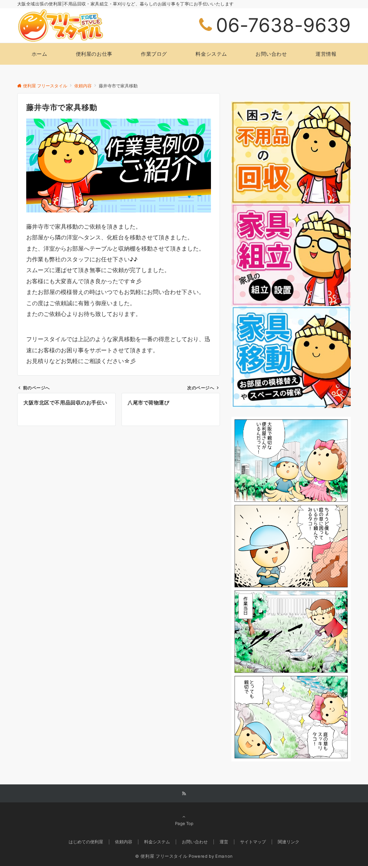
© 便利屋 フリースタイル (161, 856)
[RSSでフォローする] (184, 793)
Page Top (184, 823)
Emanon (224, 856)
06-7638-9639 (283, 25)
